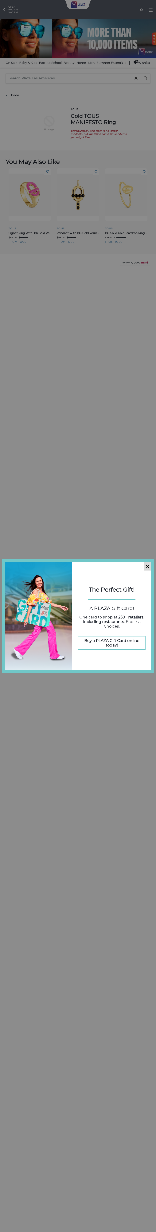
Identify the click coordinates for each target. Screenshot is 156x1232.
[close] (147, 566)
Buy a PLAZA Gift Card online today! (111, 642)
